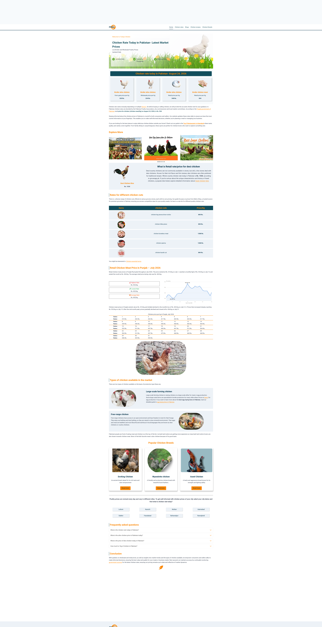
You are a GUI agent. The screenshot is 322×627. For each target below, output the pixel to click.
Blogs (187, 27)
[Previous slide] (111, 148)
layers (206, 397)
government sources (115, 562)
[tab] (157, 161)
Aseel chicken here (202, 181)
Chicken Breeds (207, 27)
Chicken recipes (196, 27)
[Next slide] (210, 148)
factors (144, 107)
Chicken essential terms (133, 261)
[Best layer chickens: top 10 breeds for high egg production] (197, 147)
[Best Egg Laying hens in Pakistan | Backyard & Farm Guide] (161, 147)
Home (171, 27)
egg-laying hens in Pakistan (165, 402)
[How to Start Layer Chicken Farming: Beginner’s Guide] (125, 147)
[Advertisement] (161, 6)
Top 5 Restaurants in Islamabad (193, 123)
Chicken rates (179, 27)
